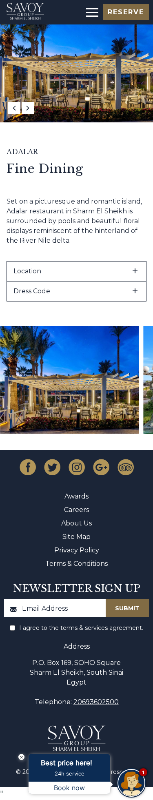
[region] (91, 11)
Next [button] (28, 108)
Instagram (77, 467)
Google (101, 467)
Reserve (126, 12)
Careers (76, 510)
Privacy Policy (76, 550)
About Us (76, 523)
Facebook (28, 467)
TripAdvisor (126, 467)
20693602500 (96, 702)
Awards (76, 496)
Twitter (52, 467)
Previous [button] (14, 108)
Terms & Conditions (76, 563)
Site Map (76, 537)
